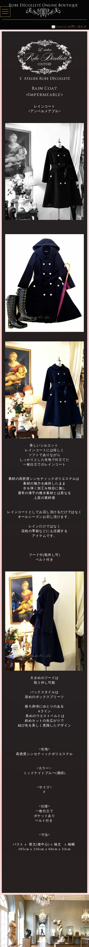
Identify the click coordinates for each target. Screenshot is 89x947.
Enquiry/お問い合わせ (71, 26)
